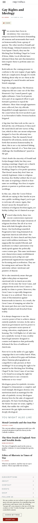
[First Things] (19, 2)
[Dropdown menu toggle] (19, 477)
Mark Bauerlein (7, 443)
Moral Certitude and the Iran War (19, 422)
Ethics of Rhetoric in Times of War (17, 456)
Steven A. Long (7, 425)
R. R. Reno (5, 17)
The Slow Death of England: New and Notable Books (19, 439)
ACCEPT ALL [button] (10, 519)
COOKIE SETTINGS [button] (12, 514)
